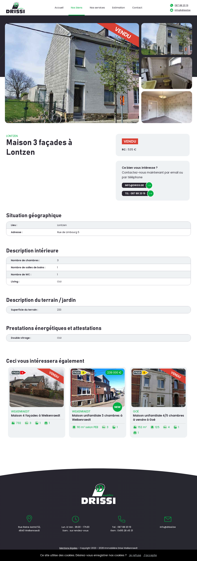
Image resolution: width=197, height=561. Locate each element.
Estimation (118, 7)
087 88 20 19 (181, 5)
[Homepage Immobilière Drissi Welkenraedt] (16, 7)
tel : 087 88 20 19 (135, 193)
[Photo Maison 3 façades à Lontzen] (166, 39)
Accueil (59, 7)
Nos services (97, 7)
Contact (137, 7)
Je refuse (135, 555)
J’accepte (150, 555)
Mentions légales (68, 548)
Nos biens (76, 7)
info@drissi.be (183, 10)
